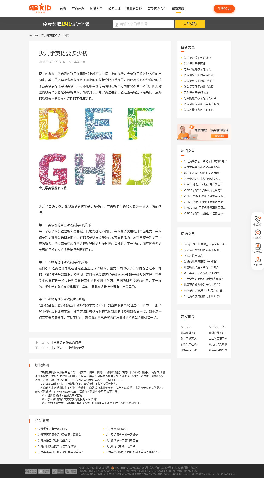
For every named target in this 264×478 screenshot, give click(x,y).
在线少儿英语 (217, 332)
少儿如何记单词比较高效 (120, 446)
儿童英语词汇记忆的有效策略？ (203, 172)
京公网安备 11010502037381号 (131, 467)
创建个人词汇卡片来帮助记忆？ (203, 178)
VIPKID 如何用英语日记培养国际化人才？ (205, 213)
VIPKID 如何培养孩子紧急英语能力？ (205, 196)
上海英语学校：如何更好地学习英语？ (61, 451)
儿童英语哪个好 (218, 350)
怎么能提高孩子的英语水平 (200, 98)
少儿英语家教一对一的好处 (122, 434)
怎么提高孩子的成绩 (196, 92)
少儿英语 (186, 326)
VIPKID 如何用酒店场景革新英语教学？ (205, 207)
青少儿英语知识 (50, 35)
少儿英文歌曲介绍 (116, 428)
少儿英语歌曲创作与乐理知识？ (203, 296)
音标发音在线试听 (190, 344)
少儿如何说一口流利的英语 (65, 347)
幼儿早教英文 (189, 338)
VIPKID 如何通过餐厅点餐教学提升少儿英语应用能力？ (205, 201)
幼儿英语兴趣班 (218, 344)
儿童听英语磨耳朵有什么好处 (201, 267)
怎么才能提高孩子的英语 (199, 109)
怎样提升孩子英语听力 (197, 57)
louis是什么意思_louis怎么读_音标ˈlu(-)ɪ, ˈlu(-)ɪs (205, 290)
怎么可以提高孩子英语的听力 (201, 104)
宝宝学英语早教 (218, 338)
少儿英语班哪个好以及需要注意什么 (59, 434)
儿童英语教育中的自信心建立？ (203, 284)
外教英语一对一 (190, 350)
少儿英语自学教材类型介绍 (54, 440)
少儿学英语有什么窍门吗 (64, 342)
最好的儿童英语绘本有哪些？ (201, 261)
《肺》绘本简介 (193, 255)
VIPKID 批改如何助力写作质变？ (203, 184)
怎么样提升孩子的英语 (197, 69)
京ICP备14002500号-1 (161, 468)
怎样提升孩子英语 (194, 63)
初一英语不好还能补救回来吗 (201, 273)
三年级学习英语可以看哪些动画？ (204, 278)
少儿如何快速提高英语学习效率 (57, 446)
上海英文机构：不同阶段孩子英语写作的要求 (133, 451)
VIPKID (33, 35)
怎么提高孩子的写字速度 (199, 80)
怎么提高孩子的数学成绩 (199, 86)
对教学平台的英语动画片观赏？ (203, 167)
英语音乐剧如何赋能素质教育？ (203, 249)
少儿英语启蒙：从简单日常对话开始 (205, 161)
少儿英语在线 (217, 326)
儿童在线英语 (189, 332)
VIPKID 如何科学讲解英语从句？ (203, 190)
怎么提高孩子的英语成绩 (199, 75)
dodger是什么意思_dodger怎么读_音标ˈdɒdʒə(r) (205, 244)
